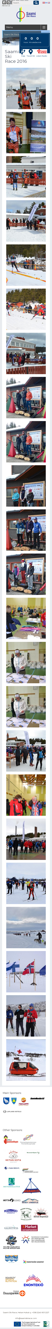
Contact (5, 3)
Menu (9, 27)
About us (6, 5)
